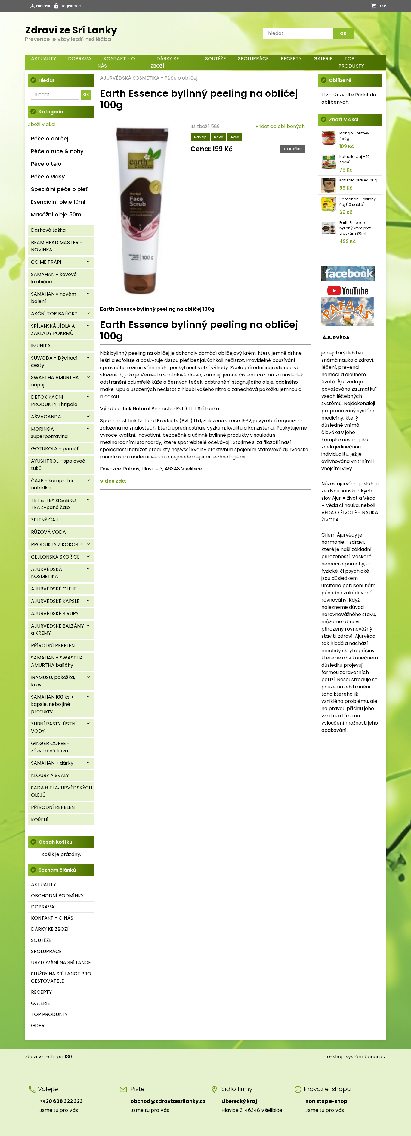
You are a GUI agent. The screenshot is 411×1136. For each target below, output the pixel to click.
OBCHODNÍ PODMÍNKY (57, 895)
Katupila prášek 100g (358, 180)
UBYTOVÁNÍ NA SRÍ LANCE (61, 962)
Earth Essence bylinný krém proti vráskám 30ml (355, 228)
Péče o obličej (181, 77)
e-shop (336, 1056)
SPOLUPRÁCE (253, 58)
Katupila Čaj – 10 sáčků (354, 159)
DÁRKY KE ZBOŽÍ (164, 62)
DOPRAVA (79, 58)
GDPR (38, 1025)
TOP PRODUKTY (351, 62)
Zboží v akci (41, 124)
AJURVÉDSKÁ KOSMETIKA (129, 77)
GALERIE (323, 58)
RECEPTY (291, 58)
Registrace (71, 5)
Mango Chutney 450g (354, 136)
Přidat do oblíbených (280, 126)
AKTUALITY (43, 58)
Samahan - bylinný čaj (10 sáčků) (357, 202)
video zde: (113, 480)
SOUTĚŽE (215, 58)
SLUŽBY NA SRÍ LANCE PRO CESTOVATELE (61, 977)
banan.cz (375, 1056)
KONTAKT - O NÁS (116, 62)
